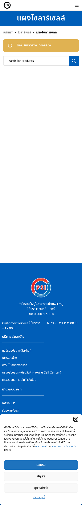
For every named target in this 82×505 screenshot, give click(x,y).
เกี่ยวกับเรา (8, 403)
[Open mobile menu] (77, 5)
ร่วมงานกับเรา (10, 410)
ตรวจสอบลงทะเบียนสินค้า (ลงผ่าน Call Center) (31, 372)
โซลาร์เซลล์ (24, 32)
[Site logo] (7, 5)
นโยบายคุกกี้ (41, 446)
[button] (76, 419)
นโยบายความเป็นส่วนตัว (64, 446)
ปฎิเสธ (41, 476)
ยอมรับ (41, 465)
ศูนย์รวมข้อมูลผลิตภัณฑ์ (16, 350)
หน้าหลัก (8, 32)
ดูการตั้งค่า (41, 488)
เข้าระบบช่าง (9, 358)
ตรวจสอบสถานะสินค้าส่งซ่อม (19, 379)
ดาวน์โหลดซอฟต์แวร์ (14, 365)
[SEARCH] (74, 61)
